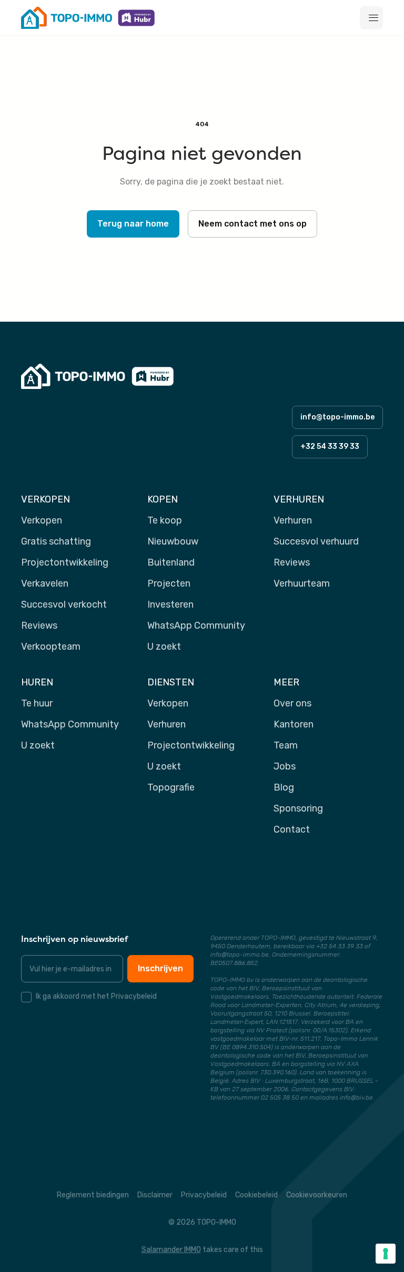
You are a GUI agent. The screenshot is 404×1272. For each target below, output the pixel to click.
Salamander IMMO (171, 1249)
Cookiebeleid (256, 1195)
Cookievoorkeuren (316, 1195)
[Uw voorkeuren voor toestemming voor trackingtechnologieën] (386, 1254)
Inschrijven (160, 968)
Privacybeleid (204, 1195)
